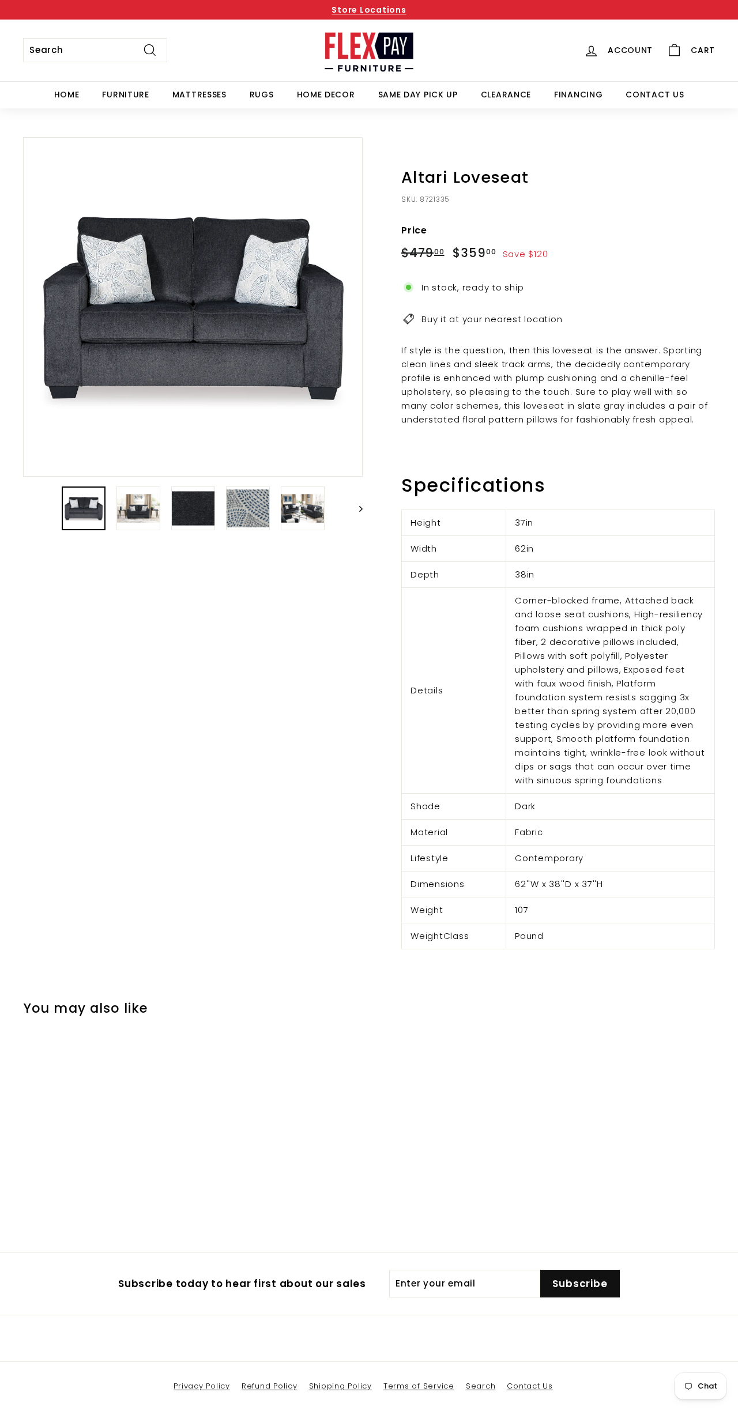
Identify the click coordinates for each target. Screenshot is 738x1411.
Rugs (262, 94)
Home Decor (326, 94)
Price (414, 230)
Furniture (125, 94)
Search (481, 1385)
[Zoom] (193, 307)
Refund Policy (270, 1385)
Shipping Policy (340, 1385)
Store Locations (369, 10)
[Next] (355, 508)
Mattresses (199, 94)
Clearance (506, 94)
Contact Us (655, 94)
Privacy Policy (202, 1385)
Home (67, 94)
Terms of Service (418, 1385)
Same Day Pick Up (418, 94)
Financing (578, 94)
